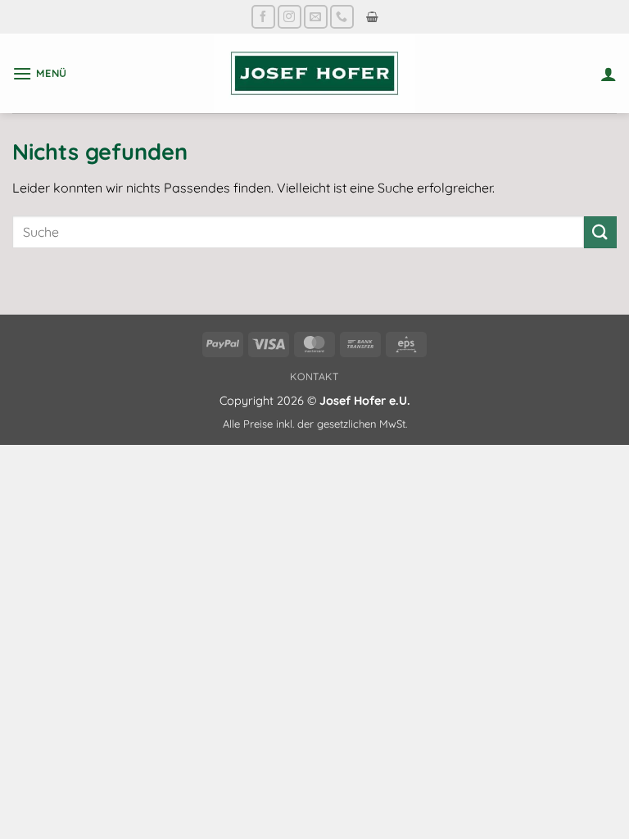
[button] (39, 73)
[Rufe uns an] (342, 17)
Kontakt (314, 376)
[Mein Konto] (608, 74)
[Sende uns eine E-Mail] (316, 17)
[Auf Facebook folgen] (263, 17)
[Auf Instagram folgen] (289, 17)
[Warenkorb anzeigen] (372, 17)
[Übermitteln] (600, 232)
